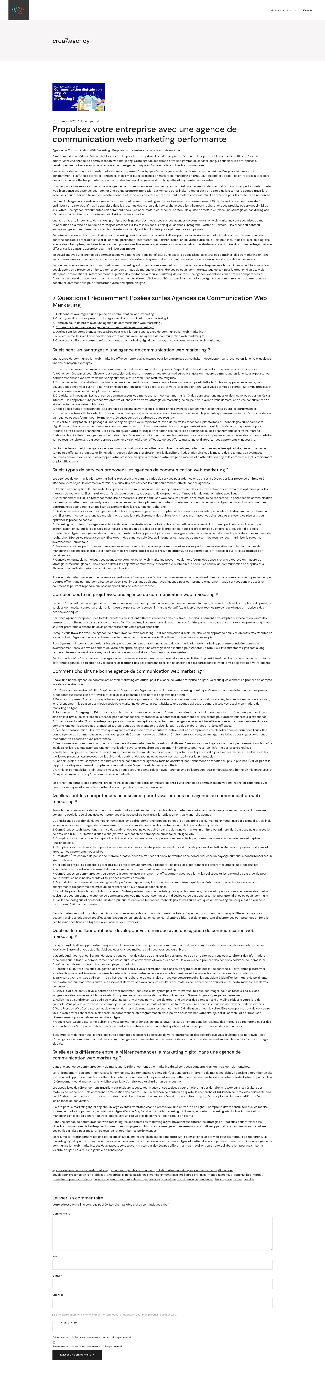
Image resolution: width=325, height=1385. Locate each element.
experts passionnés (135, 1175)
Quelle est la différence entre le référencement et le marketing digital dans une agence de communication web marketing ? (139, 340)
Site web (58, 1295)
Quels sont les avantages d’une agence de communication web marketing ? (105, 314)
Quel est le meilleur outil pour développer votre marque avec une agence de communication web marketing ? (129, 336)
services (154, 1179)
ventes (237, 1179)
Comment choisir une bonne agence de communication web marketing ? (105, 327)
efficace (99, 1175)
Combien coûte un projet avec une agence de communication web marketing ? (109, 323)
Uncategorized (89, 121)
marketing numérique (163, 1175)
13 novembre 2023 (64, 121)
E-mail (57, 1275)
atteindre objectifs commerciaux (133, 1170)
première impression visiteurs (72, 1179)
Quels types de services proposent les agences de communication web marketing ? (111, 318)
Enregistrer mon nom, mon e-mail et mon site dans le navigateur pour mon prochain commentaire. (116, 1314)
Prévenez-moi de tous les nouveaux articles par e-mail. (87, 1346)
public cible (101, 1179)
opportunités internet (248, 1175)
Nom (56, 1256)
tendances (206, 1179)
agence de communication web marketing (80, 1170)
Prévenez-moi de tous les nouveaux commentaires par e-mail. (92, 1337)
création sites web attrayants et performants (186, 1170)
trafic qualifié (223, 1179)
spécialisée (168, 1179)
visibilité (249, 1179)
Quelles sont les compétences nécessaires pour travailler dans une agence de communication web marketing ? (131, 331)
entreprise (114, 1175)
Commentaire (61, 1213)
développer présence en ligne (72, 1175)
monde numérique (220, 1175)
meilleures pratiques (192, 1175)
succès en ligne (187, 1179)
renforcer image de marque (129, 1179)
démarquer (225, 1170)
